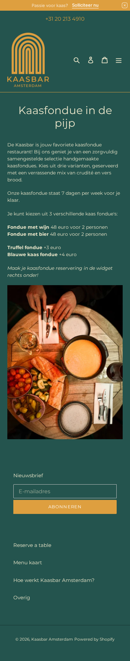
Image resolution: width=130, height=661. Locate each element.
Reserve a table (32, 545)
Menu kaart (27, 562)
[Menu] (119, 60)
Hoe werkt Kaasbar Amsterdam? (54, 580)
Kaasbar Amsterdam (52, 639)
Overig (21, 597)
